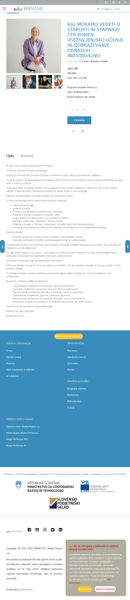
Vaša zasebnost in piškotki (20, 369)
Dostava (10, 363)
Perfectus (92, 87)
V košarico (79, 120)
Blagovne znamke (76, 388)
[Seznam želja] (113, 2)
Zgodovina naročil (76, 357)
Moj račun (72, 350)
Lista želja (72, 363)
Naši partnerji (74, 401)
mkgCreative (26, 589)
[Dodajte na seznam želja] (73, 131)
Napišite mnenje (99, 61)
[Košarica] (119, 2)
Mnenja (27, 155)
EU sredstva (12, 376)
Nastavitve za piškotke (68, 336)
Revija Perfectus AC (16, 445)
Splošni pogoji (13, 357)
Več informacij (118, 474)
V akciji (70, 407)
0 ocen (85, 61)
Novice (70, 369)
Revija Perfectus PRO (17, 439)
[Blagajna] (125, 2)
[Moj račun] (107, 2)
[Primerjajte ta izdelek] (82, 131)
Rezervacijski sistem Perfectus (22, 433)
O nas (9, 350)
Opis (10, 155)
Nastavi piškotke (105, 589)
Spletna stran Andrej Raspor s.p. (23, 426)
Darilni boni (73, 395)
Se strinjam (85, 589)
